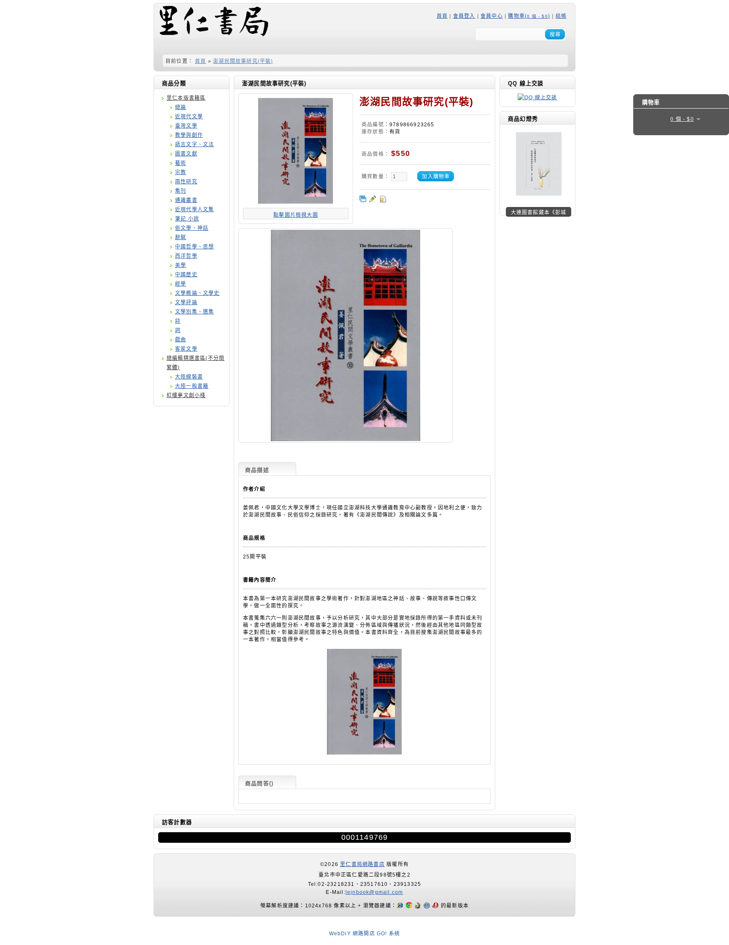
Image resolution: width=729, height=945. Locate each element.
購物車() (529, 16)
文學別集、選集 (194, 312)
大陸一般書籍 (191, 386)
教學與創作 (189, 135)
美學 (180, 265)
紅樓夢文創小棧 (186, 395)
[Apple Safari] (427, 906)
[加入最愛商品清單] (382, 198)
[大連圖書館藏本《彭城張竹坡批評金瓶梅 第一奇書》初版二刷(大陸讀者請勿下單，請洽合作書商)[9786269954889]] (539, 194)
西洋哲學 (186, 256)
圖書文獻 (186, 154)
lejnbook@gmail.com (374, 892)
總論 (180, 107)
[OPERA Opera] (436, 906)
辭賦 (180, 237)
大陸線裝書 (189, 377)
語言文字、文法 (194, 144)
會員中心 (492, 16)
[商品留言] (372, 198)
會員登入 (464, 16)
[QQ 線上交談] (537, 98)
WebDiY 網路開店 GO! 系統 (364, 934)
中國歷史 (186, 275)
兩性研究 (186, 182)
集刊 (180, 191)
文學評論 (186, 302)
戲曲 (180, 340)
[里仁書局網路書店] (213, 28)
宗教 (180, 172)
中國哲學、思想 (194, 247)
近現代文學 (189, 117)
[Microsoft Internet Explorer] (401, 906)
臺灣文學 (186, 126)
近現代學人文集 (194, 209)
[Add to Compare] (362, 198)
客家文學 (186, 349)
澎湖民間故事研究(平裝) (243, 61)
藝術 (180, 163)
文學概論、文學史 (197, 293)
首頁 (442, 16)
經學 (180, 284)
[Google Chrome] (409, 906)
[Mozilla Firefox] (418, 906)
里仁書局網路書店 (362, 864)
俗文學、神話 (191, 228)
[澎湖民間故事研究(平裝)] (345, 440)
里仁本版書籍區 (186, 98)
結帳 (561, 16)
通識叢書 (186, 200)
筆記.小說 (187, 219)
